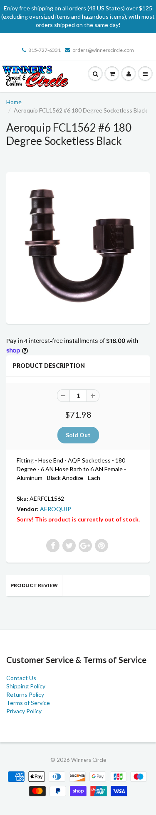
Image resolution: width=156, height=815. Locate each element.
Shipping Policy (25, 686)
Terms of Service (28, 702)
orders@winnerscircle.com (103, 50)
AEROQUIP (55, 508)
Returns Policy (25, 694)
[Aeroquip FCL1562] (78, 247)
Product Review (34, 585)
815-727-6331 (44, 50)
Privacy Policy (24, 711)
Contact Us (21, 677)
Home (14, 101)
